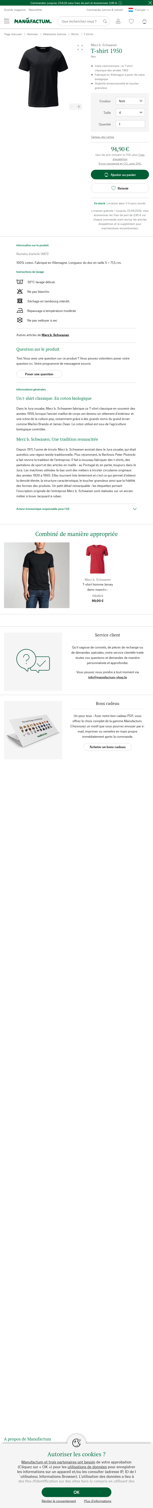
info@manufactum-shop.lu (107, 677)
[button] (80, 47)
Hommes (32, 34)
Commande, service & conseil (104, 9)
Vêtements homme (54, 34)
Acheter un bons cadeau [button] (108, 747)
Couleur (105, 101)
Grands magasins (15, 9)
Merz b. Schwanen (55, 335)
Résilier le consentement (59, 1501)
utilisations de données (87, 1466)
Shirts (75, 34)
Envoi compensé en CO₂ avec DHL (120, 163)
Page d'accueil (13, 34)
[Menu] (7, 21)
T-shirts (88, 34)
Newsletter (35, 9)
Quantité (105, 124)
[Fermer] (150, 3)
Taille (107, 112)
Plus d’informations (97, 1501)
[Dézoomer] (72, 106)
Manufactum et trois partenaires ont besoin (58, 1462)
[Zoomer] (79, 106)
